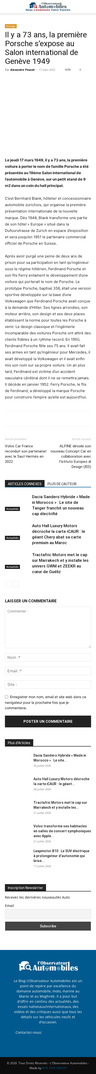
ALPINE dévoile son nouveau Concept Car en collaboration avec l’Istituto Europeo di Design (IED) (71, 456)
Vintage (10, 26)
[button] (8, 6)
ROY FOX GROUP (54, 1068)
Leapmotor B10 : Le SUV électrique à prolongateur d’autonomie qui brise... (61, 856)
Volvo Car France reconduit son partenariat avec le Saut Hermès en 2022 (26, 454)
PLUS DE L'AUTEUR (62, 484)
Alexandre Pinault (22, 69)
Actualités (12, 508)
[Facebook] (10, 81)
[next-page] (16, 584)
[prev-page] (8, 584)
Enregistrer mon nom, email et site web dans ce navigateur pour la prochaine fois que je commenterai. (45, 702)
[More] (55, 81)
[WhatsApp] (44, 81)
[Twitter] (21, 81)
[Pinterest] (32, 81)
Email (9, 905)
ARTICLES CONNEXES (25, 484)
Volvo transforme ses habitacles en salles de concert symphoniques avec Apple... (62, 831)
